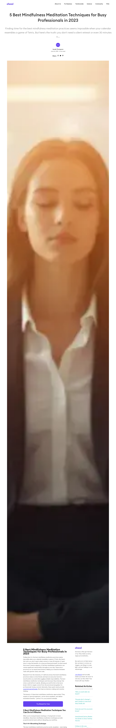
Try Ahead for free (43, 704)
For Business (68, 4)
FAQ (107, 4)
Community (99, 4)
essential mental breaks (30, 689)
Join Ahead (78, 674)
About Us (58, 4)
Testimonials (79, 4)
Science (89, 4)
